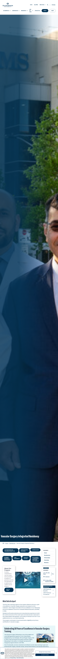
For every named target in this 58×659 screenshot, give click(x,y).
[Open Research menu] (27, 10)
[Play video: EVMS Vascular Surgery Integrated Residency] (26, 580)
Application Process (24, 550)
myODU (53, 4)
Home (6, 543)
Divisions (46, 562)
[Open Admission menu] (18, 10)
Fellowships (47, 557)
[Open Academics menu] (10, 10)
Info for (42, 4)
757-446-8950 (46, 573)
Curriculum (35, 549)
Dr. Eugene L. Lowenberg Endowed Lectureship (35, 559)
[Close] (56, 653)
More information (20, 657)
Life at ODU (30, 10)
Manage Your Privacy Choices (45, 651)
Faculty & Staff (26, 558)
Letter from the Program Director (10, 550)
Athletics (37, 10)
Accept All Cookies (45, 654)
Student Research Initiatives (7, 558)
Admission (15, 10)
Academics (6, 10)
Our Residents (17, 558)
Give (31, 4)
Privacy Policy (13, 657)
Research (23, 10)
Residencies (12, 543)
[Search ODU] (47, 5)
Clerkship (46, 560)
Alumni (36, 4)
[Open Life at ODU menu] (32, 10)
